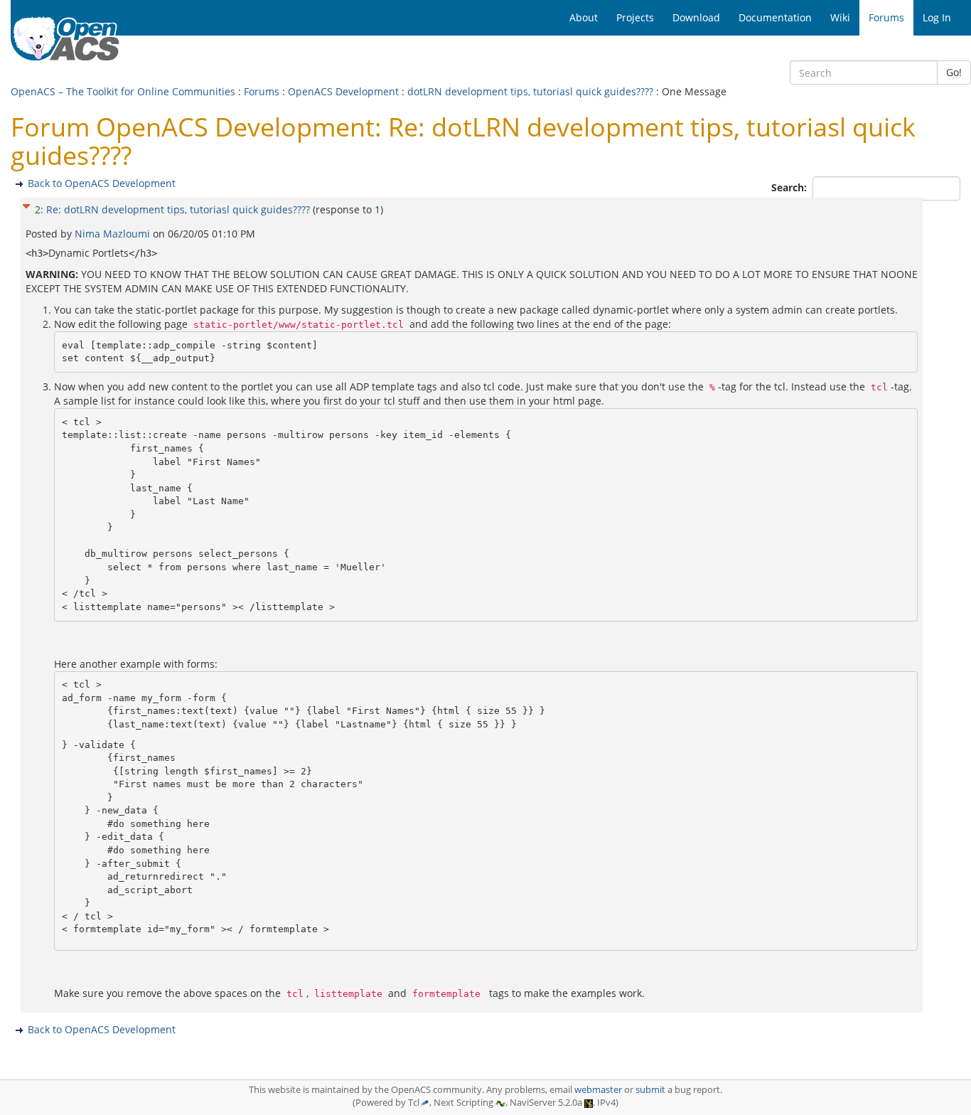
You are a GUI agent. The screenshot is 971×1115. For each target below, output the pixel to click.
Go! (954, 72)
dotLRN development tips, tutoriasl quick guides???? (530, 91)
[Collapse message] (26, 204)
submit (650, 1090)
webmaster (598, 1090)
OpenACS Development (343, 91)
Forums (261, 91)
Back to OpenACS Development (102, 183)
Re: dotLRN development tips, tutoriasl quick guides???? (178, 209)
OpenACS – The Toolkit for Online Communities (123, 91)
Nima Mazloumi (114, 233)
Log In (937, 17)
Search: (790, 187)
